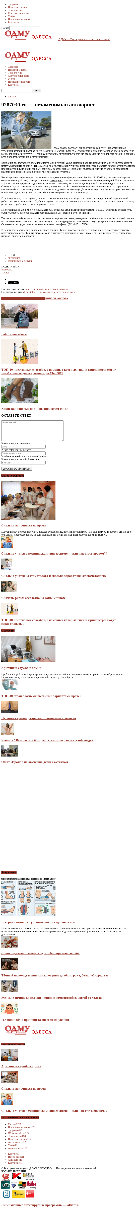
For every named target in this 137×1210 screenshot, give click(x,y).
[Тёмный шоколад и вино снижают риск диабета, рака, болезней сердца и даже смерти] (9, 969)
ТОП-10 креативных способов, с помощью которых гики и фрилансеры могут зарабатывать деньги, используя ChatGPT (58, 371)
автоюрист (14, 257)
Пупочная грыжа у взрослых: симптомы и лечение (38, 718)
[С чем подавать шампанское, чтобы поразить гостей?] (9, 946)
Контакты (13, 22)
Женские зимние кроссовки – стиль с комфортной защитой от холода (51, 997)
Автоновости (17, 1142)
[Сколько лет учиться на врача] (28, 518)
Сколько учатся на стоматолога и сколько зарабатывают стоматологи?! (54, 575)
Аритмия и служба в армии (21, 668)
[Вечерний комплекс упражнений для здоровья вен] (28, 915)
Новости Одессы (17, 7)
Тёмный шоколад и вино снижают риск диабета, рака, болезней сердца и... (55, 975)
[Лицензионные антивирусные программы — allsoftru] (19, 1198)
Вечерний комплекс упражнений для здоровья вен (38, 922)
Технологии (15, 10)
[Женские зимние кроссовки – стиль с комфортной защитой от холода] (9, 991)
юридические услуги (20, 260)
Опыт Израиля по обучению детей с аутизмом (34, 762)
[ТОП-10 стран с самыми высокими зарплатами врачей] (9, 689)
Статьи (12, 96)
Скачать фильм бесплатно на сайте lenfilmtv (33, 598)
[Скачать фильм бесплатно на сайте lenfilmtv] (9, 591)
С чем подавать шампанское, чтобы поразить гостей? (40, 953)
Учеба (11, 16)
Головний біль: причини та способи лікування (35, 1019)
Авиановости (17, 1148)
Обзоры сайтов (18, 1133)
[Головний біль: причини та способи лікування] (9, 1013)
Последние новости (19, 19)
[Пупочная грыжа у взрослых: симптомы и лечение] (9, 711)
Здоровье (13, 4)
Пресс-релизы (16, 1156)
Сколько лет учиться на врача (23, 525)
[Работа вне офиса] (19, 327)
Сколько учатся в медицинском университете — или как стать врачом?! (54, 553)
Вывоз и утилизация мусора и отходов (46, 289)
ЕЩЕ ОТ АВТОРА (56, 298)
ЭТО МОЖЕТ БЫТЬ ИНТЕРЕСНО (23, 298)
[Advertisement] (40, 46)
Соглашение (15, 1159)
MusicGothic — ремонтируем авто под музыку (48, 292)
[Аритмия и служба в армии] (28, 661)
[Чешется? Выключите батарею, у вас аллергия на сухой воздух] (7, 733)
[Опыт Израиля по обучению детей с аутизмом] (9, 755)
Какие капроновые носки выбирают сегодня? (35, 408)
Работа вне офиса (14, 334)
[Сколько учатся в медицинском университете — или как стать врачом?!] (7, 547)
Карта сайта (15, 1162)
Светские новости (18, 13)
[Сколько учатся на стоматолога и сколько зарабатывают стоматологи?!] (6, 569)
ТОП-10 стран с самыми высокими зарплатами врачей (41, 696)
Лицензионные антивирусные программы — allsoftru (40, 1205)
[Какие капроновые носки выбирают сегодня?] (19, 402)
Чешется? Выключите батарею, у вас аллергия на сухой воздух (47, 740)
